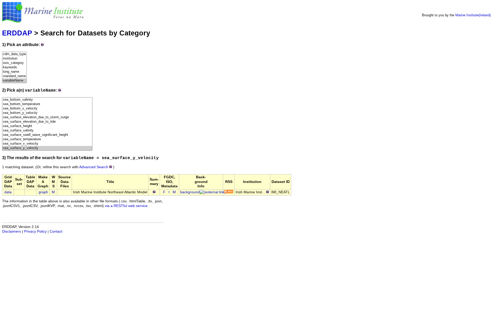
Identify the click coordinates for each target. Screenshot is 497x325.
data (8, 192)
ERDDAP (17, 33)
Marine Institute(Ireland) (473, 15)
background (190, 192)
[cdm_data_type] (14, 54)
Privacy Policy (35, 231)
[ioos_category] (14, 63)
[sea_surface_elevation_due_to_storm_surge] (47, 117)
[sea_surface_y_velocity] (47, 148)
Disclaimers (11, 231)
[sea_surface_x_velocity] (47, 144)
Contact (56, 231)
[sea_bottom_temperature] (47, 104)
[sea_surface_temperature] (47, 139)
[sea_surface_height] (47, 126)
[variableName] (14, 80)
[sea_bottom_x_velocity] (47, 108)
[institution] (14, 58)
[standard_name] (14, 76)
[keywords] (14, 67)
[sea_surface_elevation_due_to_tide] (47, 122)
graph (43, 192)
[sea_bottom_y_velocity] (47, 113)
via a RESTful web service (126, 206)
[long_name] (14, 72)
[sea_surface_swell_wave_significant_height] (47, 135)
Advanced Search (93, 167)
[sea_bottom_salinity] (47, 100)
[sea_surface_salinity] (47, 130)
